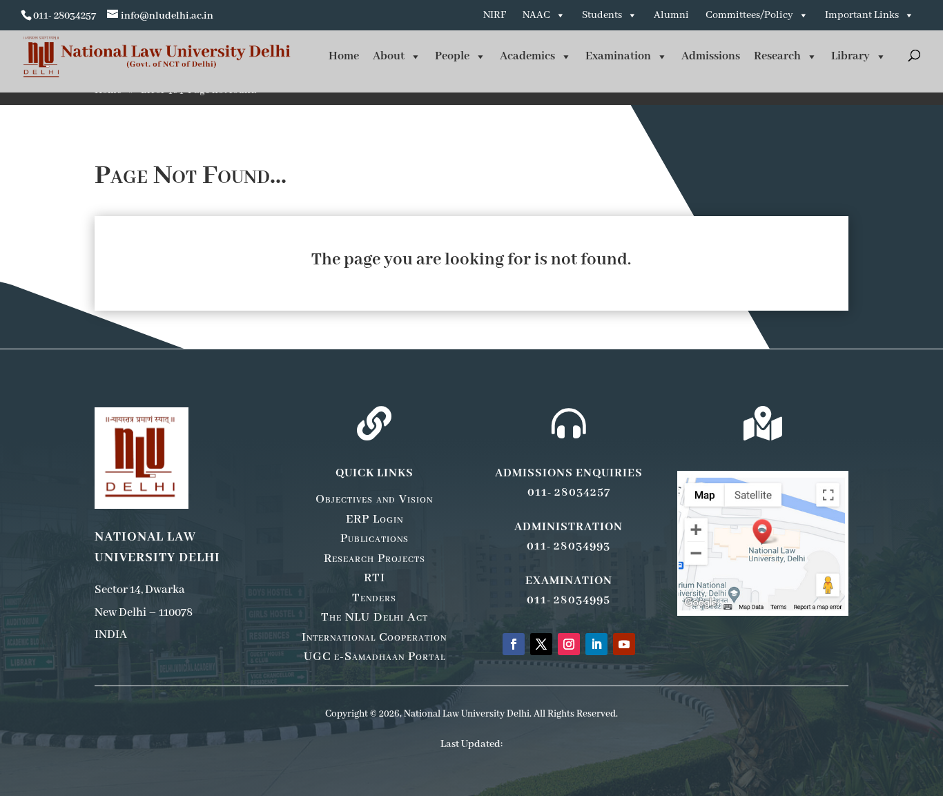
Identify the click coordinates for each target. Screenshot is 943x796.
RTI (374, 577)
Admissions (710, 56)
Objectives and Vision (374, 499)
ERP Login (374, 519)
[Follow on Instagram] (569, 644)
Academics (527, 56)
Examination (618, 56)
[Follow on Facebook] (514, 644)
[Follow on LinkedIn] (596, 644)
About (389, 56)
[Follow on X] (541, 644)
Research (777, 56)
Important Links (862, 15)
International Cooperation (374, 637)
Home (344, 56)
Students (602, 15)
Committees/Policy (749, 15)
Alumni (671, 15)
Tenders (374, 597)
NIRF (494, 15)
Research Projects (374, 558)
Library (850, 56)
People (452, 56)
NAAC (536, 15)
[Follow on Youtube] (624, 644)
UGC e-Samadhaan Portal (374, 656)
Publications (374, 538)
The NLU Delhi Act (374, 617)
